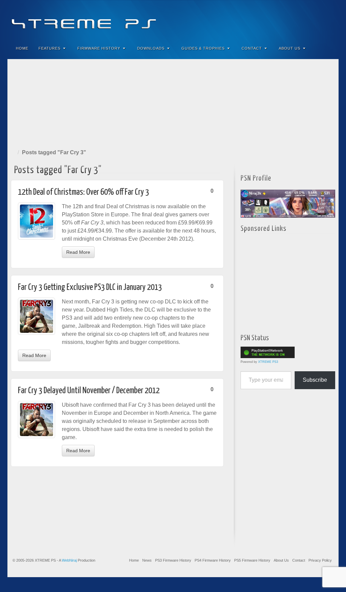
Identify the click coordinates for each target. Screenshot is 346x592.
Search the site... (329, 48)
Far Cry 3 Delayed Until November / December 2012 (88, 390)
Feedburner (292, 20)
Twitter (310, 20)
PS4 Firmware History (213, 560)
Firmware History (98, 48)
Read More (78, 252)
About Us (289, 48)
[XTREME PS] (173, 19)
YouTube (320, 20)
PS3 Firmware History (173, 560)
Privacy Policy (320, 560)
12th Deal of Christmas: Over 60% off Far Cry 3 (83, 192)
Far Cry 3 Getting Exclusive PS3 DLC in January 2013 (90, 287)
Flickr (301, 20)
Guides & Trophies (203, 48)
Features (49, 48)
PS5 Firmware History (252, 560)
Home (22, 48)
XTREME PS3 (268, 362)
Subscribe (315, 380)
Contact (252, 48)
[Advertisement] (173, 102)
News (147, 560)
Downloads (151, 48)
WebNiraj (69, 560)
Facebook (283, 20)
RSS (329, 20)
